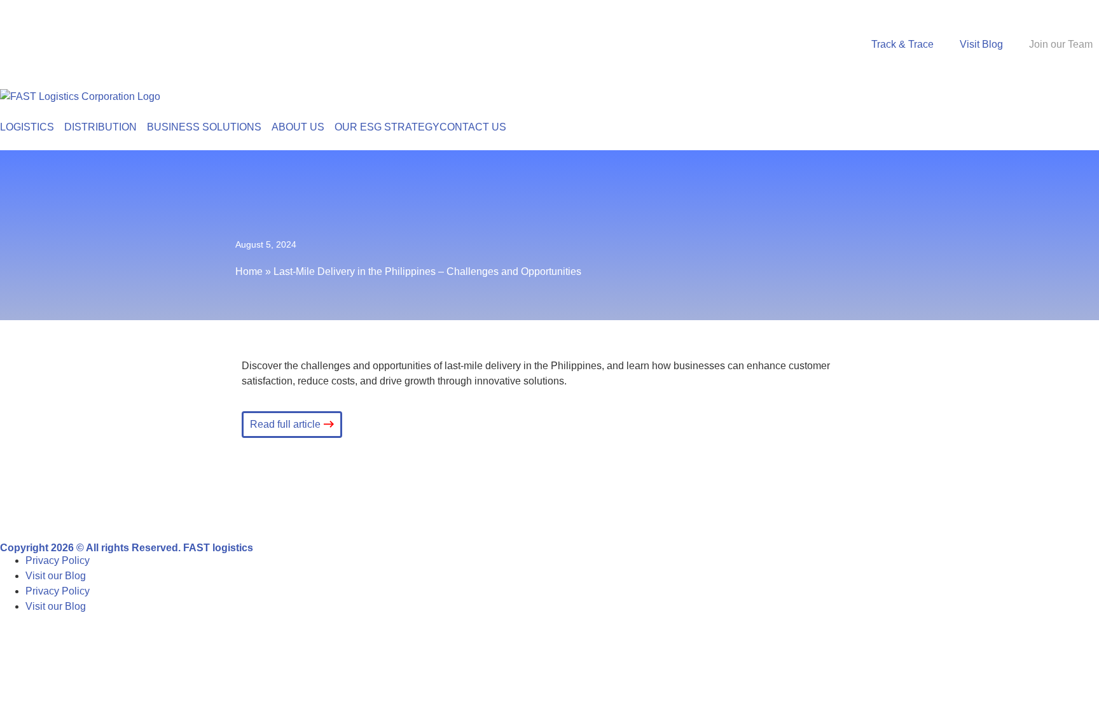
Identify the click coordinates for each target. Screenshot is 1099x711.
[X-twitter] (119, 507)
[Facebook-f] (16, 507)
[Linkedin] (50, 507)
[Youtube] (153, 507)
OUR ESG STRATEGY (387, 127)
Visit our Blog (55, 575)
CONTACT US (472, 127)
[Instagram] (84, 507)
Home (249, 271)
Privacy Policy (57, 560)
